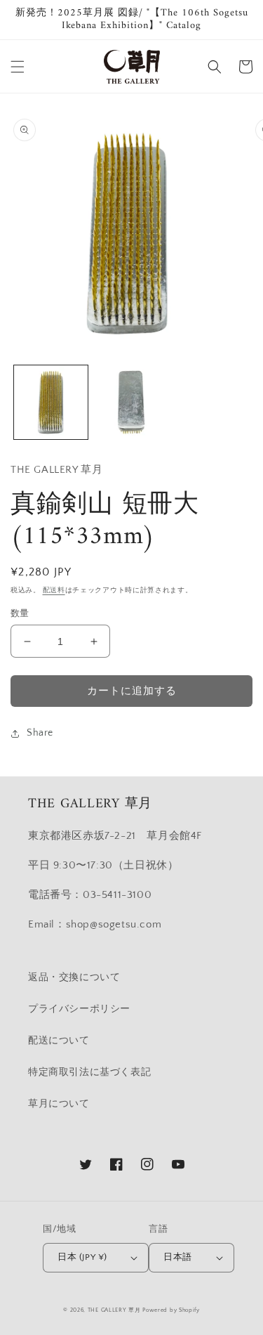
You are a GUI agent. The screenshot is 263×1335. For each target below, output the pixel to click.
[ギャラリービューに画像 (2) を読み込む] (131, 402)
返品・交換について (74, 977)
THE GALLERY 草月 (114, 1310)
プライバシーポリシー (79, 1009)
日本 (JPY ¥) (82, 1257)
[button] (17, 66)
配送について (59, 1040)
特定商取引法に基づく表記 (89, 1072)
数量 (20, 613)
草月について (59, 1103)
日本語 (177, 1257)
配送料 (54, 590)
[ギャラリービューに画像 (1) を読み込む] (51, 402)
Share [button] (40, 732)
